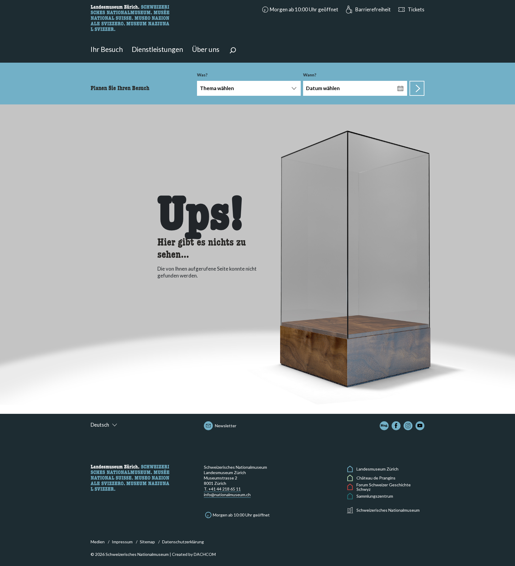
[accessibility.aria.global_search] (232, 51)
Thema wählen (217, 88)
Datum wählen (323, 88)
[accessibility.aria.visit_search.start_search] (416, 88)
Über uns (205, 49)
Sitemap (147, 541)
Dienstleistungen (157, 49)
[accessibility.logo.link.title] (130, 17)
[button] (299, 9)
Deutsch (100, 425)
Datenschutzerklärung (183, 541)
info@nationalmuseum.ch (227, 494)
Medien (98, 541)
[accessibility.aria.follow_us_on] (384, 425)
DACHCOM (205, 554)
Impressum (122, 541)
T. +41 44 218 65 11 (222, 488)
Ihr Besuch (107, 49)
